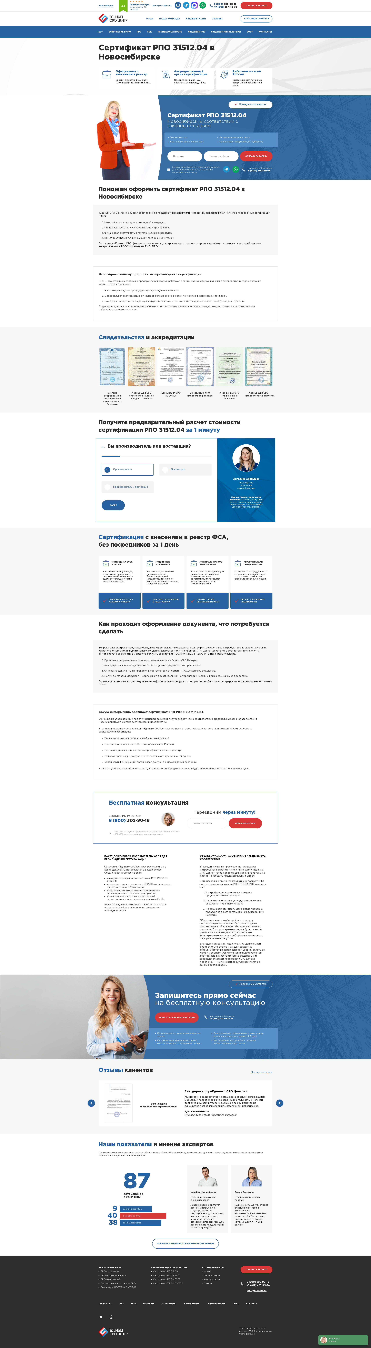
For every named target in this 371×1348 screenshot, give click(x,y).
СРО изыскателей (110, 1279)
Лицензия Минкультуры (226, 32)
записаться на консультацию (177, 1017)
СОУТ (250, 32)
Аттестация (168, 1303)
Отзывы (217, 19)
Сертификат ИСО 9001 (165, 1271)
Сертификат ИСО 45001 (166, 1279)
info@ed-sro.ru (161, 6)
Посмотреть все (261, 1072)
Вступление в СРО (120, 32)
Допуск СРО (105, 1303)
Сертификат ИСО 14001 (166, 1275)
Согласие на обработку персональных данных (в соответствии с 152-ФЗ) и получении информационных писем (196, 169)
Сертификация (191, 1303)
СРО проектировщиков (114, 1275)
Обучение (148, 1303)
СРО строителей (110, 1271)
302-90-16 (225, 4)
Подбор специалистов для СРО (118, 1283)
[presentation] (91, 1103)
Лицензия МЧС (196, 32)
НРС (121, 1303)
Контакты (265, 32)
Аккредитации (196, 19)
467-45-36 (225, 7)
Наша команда (169, 19)
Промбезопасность (170, 32)
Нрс (139, 32)
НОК (149, 32)
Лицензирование (216, 1303)
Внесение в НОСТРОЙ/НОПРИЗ (118, 1287)
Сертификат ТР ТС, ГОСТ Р (168, 1283)
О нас (149, 19)
